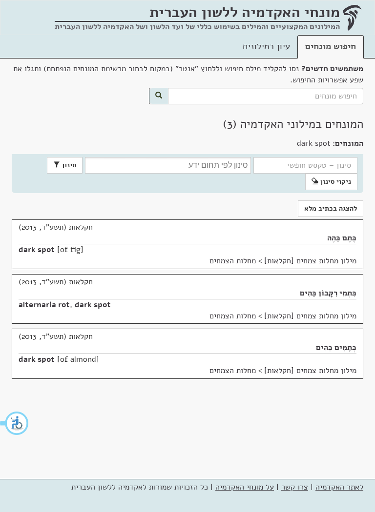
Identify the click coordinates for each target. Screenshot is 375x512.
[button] (14, 423)
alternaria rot (44, 304)
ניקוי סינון (334, 181)
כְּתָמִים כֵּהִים (336, 347)
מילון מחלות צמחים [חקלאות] (310, 261)
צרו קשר (294, 487)
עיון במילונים (266, 46)
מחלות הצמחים (232, 261)
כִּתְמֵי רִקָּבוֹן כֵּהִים (328, 293)
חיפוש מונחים (330, 46)
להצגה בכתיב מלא (330, 208)
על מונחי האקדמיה (244, 487)
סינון (68, 165)
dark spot (37, 249)
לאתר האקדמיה (339, 487)
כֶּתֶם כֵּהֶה (341, 238)
